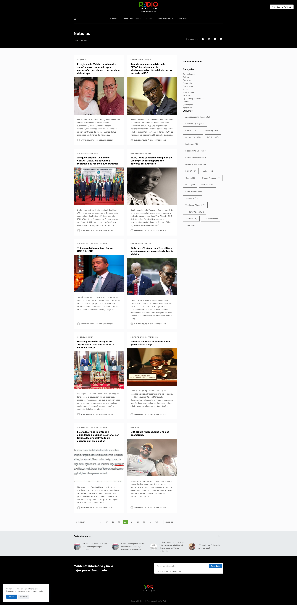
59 (119, 522)
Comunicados (189, 74)
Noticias (82, 60)
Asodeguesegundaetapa (198, 117)
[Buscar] (75, 19)
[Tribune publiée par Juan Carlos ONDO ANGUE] (99, 273)
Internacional (138, 60)
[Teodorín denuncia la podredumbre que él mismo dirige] (152, 367)
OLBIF (190, 185)
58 (113, 522)
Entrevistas (188, 86)
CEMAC (190, 130)
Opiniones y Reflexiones (149, 337)
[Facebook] (203, 39)
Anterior (81, 522)
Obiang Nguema (211, 178)
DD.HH (213, 137)
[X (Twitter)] (209, 39)
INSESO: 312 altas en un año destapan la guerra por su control (95, 547)
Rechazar (23, 596)
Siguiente (169, 522)
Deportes (187, 80)
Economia (187, 83)
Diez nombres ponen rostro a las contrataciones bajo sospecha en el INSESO (133, 547)
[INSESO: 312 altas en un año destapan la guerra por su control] (77, 546)
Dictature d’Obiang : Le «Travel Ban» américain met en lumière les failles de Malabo (152, 251)
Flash (185, 89)
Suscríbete (215, 566)
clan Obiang (210, 130)
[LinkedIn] (221, 39)
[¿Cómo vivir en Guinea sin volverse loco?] (192, 546)
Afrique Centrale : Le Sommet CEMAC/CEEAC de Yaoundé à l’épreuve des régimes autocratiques (97, 160)
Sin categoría (189, 105)
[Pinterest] (215, 39)
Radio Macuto (193, 191)
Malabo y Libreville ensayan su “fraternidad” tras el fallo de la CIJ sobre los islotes (96, 344)
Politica (89, 337)
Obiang (190, 178)
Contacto (183, 19)
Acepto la (169, 571)
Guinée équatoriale (195, 164)
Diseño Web (161, 601)
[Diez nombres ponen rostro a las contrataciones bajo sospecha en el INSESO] (115, 546)
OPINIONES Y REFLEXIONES (131, 19)
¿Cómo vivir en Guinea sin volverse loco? (209, 546)
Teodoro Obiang (194, 212)
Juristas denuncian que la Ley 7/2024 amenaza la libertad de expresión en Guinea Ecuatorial (172, 546)
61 (131, 522)
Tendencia (103, 243)
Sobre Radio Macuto (166, 19)
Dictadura (191, 144)
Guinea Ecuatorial (195, 157)
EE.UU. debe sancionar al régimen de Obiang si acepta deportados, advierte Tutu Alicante (151, 160)
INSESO (190, 171)
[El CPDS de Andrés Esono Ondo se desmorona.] (152, 457)
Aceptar (11, 596)
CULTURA (149, 19)
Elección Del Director (197, 151)
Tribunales (211, 218)
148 (156, 522)
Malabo (208, 171)
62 (138, 522)
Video (190, 225)
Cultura (186, 77)
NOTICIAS (113, 19)
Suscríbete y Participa (281, 7)
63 (144, 522)
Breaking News (194, 124)
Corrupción (193, 137)
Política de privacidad (173, 571)
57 (107, 522)
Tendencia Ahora (195, 205)
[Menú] (4, 7)
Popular (207, 185)
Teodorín (191, 218)
